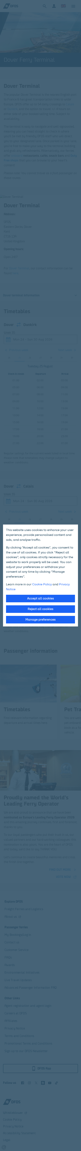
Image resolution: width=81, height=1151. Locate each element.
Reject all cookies (40, 609)
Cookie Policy (42, 584)
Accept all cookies (40, 598)
